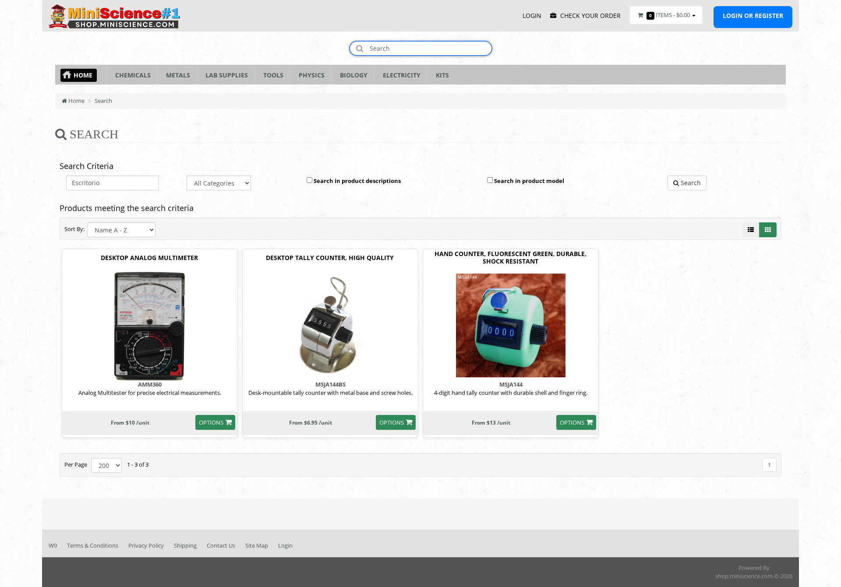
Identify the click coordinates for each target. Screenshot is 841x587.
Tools (271, 75)
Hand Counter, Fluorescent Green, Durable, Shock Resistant (511, 257)
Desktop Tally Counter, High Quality (330, 258)
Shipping (185, 545)
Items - (669, 15)
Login (285, 545)
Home (83, 75)
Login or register (753, 15)
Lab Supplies (225, 75)
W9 (53, 545)
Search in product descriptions (356, 181)
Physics (310, 75)
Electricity (399, 75)
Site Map (256, 545)
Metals (176, 75)
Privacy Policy (146, 545)
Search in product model (528, 181)
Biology (351, 75)
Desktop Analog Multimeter (149, 258)
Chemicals (131, 75)
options (211, 422)
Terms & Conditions (92, 545)
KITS (440, 75)
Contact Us (221, 545)
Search (103, 101)
